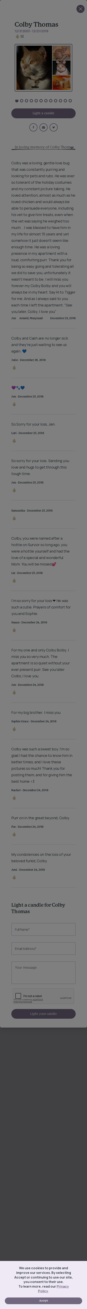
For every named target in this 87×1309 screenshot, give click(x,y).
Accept (43, 1300)
